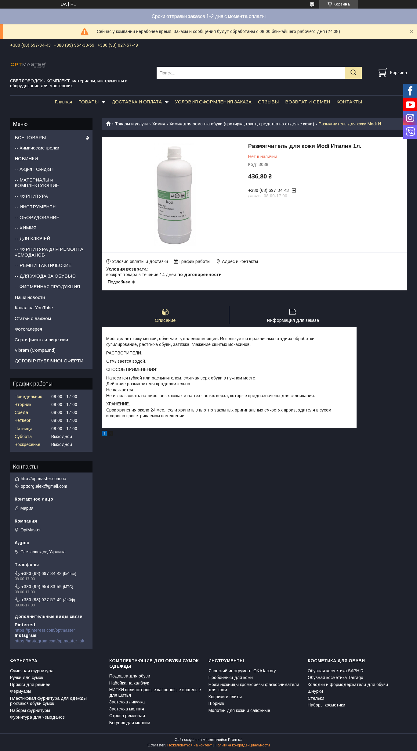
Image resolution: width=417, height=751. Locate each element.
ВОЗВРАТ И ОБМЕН (307, 101)
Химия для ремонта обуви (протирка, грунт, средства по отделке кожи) (241, 123)
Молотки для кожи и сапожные (239, 710)
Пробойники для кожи (231, 677)
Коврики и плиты (225, 696)
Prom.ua (235, 740)
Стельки (316, 698)
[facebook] (104, 434)
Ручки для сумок (26, 677)
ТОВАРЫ (88, 101)
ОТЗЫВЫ (268, 101)
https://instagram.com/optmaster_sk (49, 640)
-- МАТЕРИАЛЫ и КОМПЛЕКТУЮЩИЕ (37, 182)
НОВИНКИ (26, 158)
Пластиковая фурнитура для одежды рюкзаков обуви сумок (48, 701)
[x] (110, 434)
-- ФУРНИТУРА (31, 196)
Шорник (216, 703)
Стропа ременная (127, 715)
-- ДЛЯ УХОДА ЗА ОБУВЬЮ (45, 275)
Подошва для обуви (129, 676)
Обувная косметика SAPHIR (336, 670)
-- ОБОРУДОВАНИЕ (37, 217)
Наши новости (30, 297)
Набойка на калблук (129, 683)
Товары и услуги (131, 123)
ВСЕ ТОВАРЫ (30, 137)
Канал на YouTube (34, 307)
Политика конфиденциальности (242, 745)
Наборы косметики (326, 704)
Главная (63, 101)
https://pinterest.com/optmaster (45, 630)
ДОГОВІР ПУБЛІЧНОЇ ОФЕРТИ (49, 360)
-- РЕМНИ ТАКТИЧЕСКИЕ (43, 265)
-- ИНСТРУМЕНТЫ (35, 206)
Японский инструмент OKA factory (242, 670)
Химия (158, 123)
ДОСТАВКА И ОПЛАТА (137, 101)
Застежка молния (126, 708)
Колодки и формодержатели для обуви (348, 684)
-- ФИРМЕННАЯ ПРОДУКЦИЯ (47, 286)
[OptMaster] (79, 65)
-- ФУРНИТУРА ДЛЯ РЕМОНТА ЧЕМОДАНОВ (49, 251)
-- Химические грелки (37, 147)
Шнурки (315, 691)
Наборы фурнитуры (30, 710)
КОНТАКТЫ (349, 101)
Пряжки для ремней (30, 684)
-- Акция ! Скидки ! (34, 169)
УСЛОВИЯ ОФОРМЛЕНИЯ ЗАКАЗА (213, 101)
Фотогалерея (28, 329)
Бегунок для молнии (129, 722)
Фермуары (20, 691)
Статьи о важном (33, 318)
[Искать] (353, 73)
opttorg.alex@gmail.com (44, 486)
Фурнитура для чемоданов (37, 717)
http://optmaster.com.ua (43, 478)
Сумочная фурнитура (31, 670)
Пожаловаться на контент (189, 745)
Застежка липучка (127, 701)
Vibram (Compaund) (35, 350)
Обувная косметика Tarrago (335, 677)
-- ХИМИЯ (25, 227)
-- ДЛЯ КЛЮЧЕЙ (32, 238)
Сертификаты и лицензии (41, 339)
